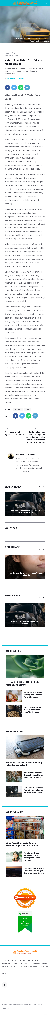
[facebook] (7, 87)
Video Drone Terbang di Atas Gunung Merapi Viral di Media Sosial (33, 774)
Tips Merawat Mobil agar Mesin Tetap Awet (15, 433)
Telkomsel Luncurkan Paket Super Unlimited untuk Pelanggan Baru (33, 789)
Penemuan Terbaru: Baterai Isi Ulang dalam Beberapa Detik (24, 763)
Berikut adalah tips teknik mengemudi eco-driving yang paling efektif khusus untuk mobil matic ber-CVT (35, 437)
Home (7, 53)
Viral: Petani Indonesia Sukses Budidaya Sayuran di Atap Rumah (22, 844)
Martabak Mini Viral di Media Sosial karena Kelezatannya (22, 683)
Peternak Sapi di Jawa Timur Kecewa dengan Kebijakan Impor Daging (34, 870)
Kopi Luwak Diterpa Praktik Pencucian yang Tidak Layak (32, 709)
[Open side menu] (3, 3)
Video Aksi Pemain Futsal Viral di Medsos (25, 622)
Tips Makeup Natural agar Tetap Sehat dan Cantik (25, 574)
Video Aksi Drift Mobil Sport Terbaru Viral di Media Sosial (25, 511)
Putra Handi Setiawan (15, 78)
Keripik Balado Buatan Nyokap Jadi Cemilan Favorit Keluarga (33, 694)
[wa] (20, 87)
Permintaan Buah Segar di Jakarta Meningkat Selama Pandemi (32, 856)
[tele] (27, 87)
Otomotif (18, 409)
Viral (13, 53)
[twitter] (14, 87)
